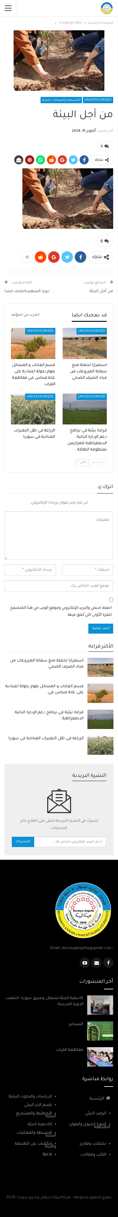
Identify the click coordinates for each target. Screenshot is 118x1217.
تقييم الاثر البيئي (38, 1105)
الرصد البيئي (95, 1113)
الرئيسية (97, 1099)
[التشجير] (100, 1031)
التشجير (76, 1024)
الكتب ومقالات (93, 1155)
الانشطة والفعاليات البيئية (61, 100)
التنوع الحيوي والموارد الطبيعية (89, 1126)
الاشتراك (23, 842)
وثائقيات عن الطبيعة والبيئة (35, 1145)
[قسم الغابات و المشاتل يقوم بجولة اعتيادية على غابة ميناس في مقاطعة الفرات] (33, 343)
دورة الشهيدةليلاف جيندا (27, 291)
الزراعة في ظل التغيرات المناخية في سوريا (46, 738)
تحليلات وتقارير (93, 1144)
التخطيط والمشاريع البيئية (36, 1115)
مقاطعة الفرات (69, 1050)
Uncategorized (98, 100)
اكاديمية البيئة (40, 1124)
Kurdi (47, 1155)
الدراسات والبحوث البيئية (30, 1096)
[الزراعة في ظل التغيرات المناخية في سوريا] (33, 409)
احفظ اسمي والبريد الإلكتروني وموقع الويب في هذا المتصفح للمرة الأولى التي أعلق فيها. (61, 612)
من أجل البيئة (101, 291)
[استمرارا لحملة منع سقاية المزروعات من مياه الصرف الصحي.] (85, 343)
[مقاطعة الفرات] (100, 1057)
